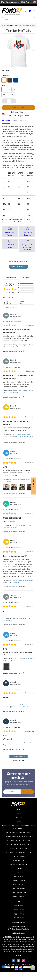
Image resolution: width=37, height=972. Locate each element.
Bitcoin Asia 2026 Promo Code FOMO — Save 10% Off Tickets (18, 827)
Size (3, 85)
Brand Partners (18, 896)
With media (10, 307)
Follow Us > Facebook (18, 892)
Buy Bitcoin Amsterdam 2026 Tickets (18, 832)
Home (3, 25)
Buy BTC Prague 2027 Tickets (18, 848)
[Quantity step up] (13, 100)
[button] (26, 284)
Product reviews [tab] (11, 277)
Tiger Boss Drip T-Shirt (29, 25)
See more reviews (18, 756)
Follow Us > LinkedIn (18, 880)
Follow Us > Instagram (18, 888)
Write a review (18, 266)
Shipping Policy (18, 914)
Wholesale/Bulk (18, 860)
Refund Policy (18, 918)
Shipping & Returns (20, 120)
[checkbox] (10, 307)
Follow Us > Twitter (18, 884)
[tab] (7, 121)
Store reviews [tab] (26, 277)
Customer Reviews (18, 856)
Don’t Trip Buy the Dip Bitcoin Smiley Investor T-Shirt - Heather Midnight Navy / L (18, 436)
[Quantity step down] (4, 100)
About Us (18, 818)
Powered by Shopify (27, 964)
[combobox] (16, 19)
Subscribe (18, 868)
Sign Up (26, 792)
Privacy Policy (18, 910)
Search (18, 814)
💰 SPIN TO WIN (34, 486)
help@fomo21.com (18, 927)
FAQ (18, 872)
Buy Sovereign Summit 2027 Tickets (18, 844)
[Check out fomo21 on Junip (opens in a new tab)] (22, 761)
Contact (18, 822)
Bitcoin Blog (18, 876)
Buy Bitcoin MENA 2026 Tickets (18, 840)
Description (6, 120)
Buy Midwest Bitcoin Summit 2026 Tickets (18, 836)
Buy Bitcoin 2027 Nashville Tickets (18, 852)
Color (6, 75)
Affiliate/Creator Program (18, 864)
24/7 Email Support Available (18, 929)
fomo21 (18, 964)
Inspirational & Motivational (14, 25)
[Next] (33, 51)
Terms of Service (18, 906)
